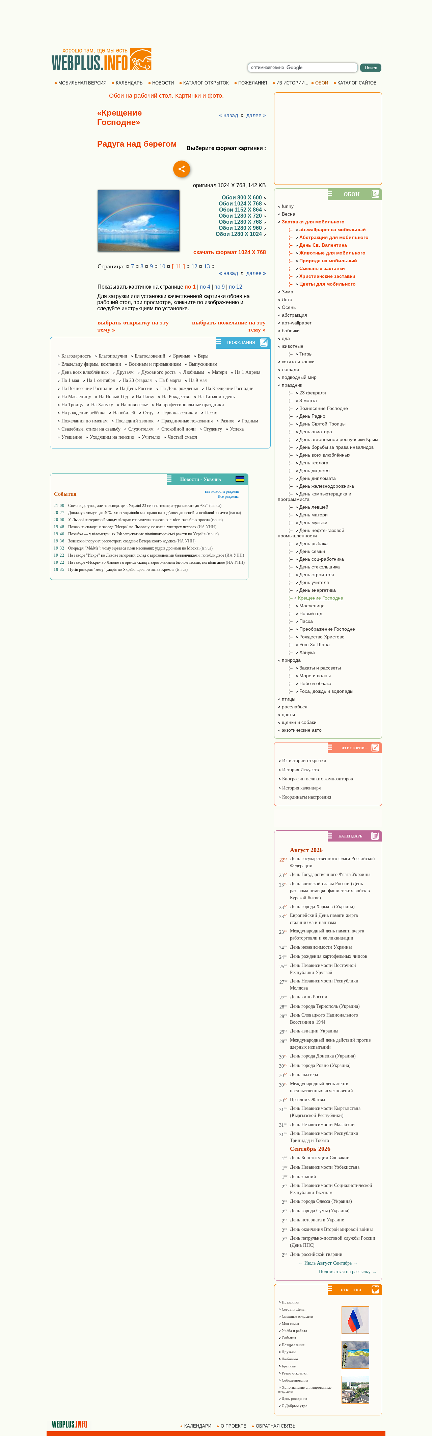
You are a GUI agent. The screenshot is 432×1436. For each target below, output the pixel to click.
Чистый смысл (182, 437)
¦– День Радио (301, 416)
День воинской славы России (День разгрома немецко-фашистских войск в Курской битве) (330, 890)
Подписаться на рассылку (348, 1271)
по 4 (205, 287)
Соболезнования (294, 1380)
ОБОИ (321, 83)
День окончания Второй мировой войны (331, 1229)
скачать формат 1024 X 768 (229, 252)
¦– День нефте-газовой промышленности (311, 533)
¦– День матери (303, 514)
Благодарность (76, 356)
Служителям (141, 429)
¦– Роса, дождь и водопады (315, 691)
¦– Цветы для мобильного (317, 284)
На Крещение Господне (229, 388)
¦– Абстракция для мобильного (323, 237)
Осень (288, 307)
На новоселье (134, 404)
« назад (228, 115)
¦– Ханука (296, 652)
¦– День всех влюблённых (314, 455)
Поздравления (292, 1345)
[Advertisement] (216, 23)
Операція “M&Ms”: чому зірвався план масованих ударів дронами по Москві (133, 548)
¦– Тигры (295, 354)
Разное (227, 420)
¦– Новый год (300, 613)
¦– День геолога (303, 462)
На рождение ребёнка (83, 412)
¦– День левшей (303, 507)
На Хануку (102, 404)
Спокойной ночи (178, 429)
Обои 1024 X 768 (241, 203)
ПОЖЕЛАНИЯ (252, 83)
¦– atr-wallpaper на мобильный (322, 229)
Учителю (151, 437)
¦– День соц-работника (311, 559)
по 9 (219, 287)
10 (162, 266)
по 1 (190, 287)
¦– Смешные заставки (311, 268)
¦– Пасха (295, 621)
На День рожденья (179, 388)
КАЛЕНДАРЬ (129, 83)
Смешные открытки (297, 1316)
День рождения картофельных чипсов (328, 956)
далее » (256, 115)
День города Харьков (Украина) (322, 906)
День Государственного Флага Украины (330, 874)
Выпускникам (203, 364)
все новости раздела (222, 491)
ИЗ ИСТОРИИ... (292, 83)
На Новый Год (113, 396)
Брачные (181, 356)
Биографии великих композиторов (317, 778)
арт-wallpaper (296, 322)
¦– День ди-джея (304, 470)
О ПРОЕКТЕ (233, 1426)
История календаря (301, 787)
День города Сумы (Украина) (320, 1210)
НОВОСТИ (163, 83)
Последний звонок (134, 420)
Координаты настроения (306, 797)
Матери (219, 372)
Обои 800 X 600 (242, 197)
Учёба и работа (294, 1331)
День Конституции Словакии (320, 1157)
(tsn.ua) (215, 505)
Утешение (71, 437)
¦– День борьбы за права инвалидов (326, 447)
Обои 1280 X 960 (241, 228)
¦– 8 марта (297, 400)
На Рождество (176, 396)
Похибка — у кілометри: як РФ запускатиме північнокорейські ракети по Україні (137, 534)
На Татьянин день (216, 396)
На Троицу (72, 404)
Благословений (150, 356)
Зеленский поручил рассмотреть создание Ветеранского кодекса (122, 541)
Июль (310, 1263)
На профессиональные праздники (190, 404)
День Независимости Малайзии (322, 1124)
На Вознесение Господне (86, 388)
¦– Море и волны (304, 675)
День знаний (303, 1176)
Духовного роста (158, 372)
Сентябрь (342, 1263)
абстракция (293, 315)
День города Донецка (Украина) (323, 1055)
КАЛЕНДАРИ (198, 1426)
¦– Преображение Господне (316, 629)
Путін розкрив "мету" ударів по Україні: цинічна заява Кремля (121, 569)
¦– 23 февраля (302, 392)
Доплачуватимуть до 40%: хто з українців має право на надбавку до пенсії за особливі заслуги (148, 512)
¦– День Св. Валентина (312, 245)
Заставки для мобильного (312, 221)
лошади (289, 369)
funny (287, 206)
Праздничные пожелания (187, 420)
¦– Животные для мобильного (322, 252)
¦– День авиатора (305, 431)
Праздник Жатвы (307, 1099)
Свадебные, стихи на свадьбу (90, 429)
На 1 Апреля (247, 372)
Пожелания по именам (84, 420)
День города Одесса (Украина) (321, 1201)
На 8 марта (170, 380)
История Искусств (300, 769)
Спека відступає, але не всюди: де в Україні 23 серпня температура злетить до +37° (138, 505)
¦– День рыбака (303, 543)
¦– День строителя (306, 574)
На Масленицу (76, 396)
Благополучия (113, 356)
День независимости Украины (321, 947)
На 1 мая (70, 380)
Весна (287, 214)
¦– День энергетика (307, 590)
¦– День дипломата (307, 478)
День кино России (308, 996)
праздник (291, 385)
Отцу (148, 412)
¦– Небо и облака (304, 683)
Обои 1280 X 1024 (239, 234)
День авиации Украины (314, 1030)
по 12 (235, 287)
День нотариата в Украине (317, 1219)
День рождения (294, 1398)
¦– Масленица (301, 605)
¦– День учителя (303, 582)
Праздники (290, 1302)
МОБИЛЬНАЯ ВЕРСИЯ (82, 83)
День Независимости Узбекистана (324, 1167)
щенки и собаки (298, 722)
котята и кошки (297, 361)
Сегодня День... (294, 1309)
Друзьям (125, 372)
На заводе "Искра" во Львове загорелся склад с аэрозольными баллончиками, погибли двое (146, 555)
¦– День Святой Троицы (312, 424)
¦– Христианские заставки (316, 276)
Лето (286, 299)
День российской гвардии (316, 1254)
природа (290, 660)
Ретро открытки (294, 1373)
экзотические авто (301, 730)
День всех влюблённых (85, 372)
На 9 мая (198, 380)
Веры (203, 356)
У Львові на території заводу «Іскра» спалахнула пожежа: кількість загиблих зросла (139, 519)
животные (291, 346)
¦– (310, 598)
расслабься (293, 706)
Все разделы (228, 496)
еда (285, 338)
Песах (211, 412)
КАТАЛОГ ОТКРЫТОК (206, 83)
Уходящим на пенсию (112, 437)
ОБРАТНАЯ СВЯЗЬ (275, 1426)
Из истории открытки (303, 760)
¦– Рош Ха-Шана (304, 644)
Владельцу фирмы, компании (91, 364)
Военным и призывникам (155, 364)
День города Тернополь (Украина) (325, 1006)
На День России (136, 388)
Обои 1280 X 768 (241, 222)
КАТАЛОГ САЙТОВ (357, 83)
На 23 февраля (137, 380)
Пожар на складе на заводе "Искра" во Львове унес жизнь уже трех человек (132, 527)
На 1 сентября (101, 380)
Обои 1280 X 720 (241, 216)
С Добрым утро (294, 1406)
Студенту (213, 429)
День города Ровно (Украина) (320, 1065)
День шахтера (304, 1074)
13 (207, 266)
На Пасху (145, 396)
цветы (287, 714)
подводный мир (298, 377)
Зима (286, 291)
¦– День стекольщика (309, 566)
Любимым (193, 372)
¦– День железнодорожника (316, 486)
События (288, 1338)
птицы (287, 699)
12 (194, 266)
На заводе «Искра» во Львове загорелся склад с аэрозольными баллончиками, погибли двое (146, 562)
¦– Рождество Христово (311, 636)
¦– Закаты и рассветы (309, 668)
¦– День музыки (302, 522)
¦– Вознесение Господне (313, 408)
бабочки (290, 330)
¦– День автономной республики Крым (328, 439)
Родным (250, 420)
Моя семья (290, 1323)
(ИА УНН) (206, 527)
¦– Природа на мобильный (317, 260)
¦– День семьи (301, 551)
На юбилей (124, 412)
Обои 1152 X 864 (241, 210)
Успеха (237, 429)
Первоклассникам (179, 412)
